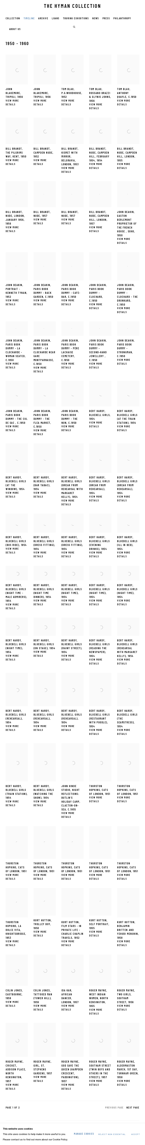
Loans (55, 19)
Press (106, 19)
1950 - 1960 (17, 44)
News (95, 19)
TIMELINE (29, 19)
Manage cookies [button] (84, 1134)
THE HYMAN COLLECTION (72, 6)
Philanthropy (122, 19)
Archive (43, 19)
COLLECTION (13, 19)
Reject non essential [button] (112, 1134)
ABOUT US (15, 29)
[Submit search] (74, 26)
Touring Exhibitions (76, 19)
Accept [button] (135, 1134)
